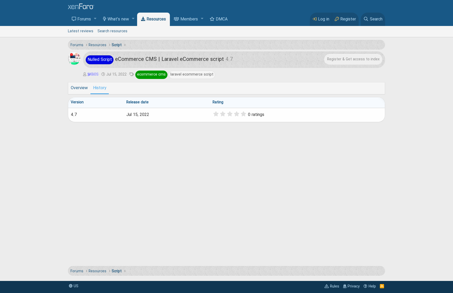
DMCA (222, 19)
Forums (84, 19)
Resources (156, 19)
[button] (95, 19)
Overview (79, 88)
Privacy (354, 286)
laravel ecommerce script (191, 74)
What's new (118, 19)
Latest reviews (80, 31)
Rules (334, 286)
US (75, 286)
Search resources (112, 31)
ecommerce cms (151, 74)
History (99, 88)
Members (189, 19)
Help (372, 286)
